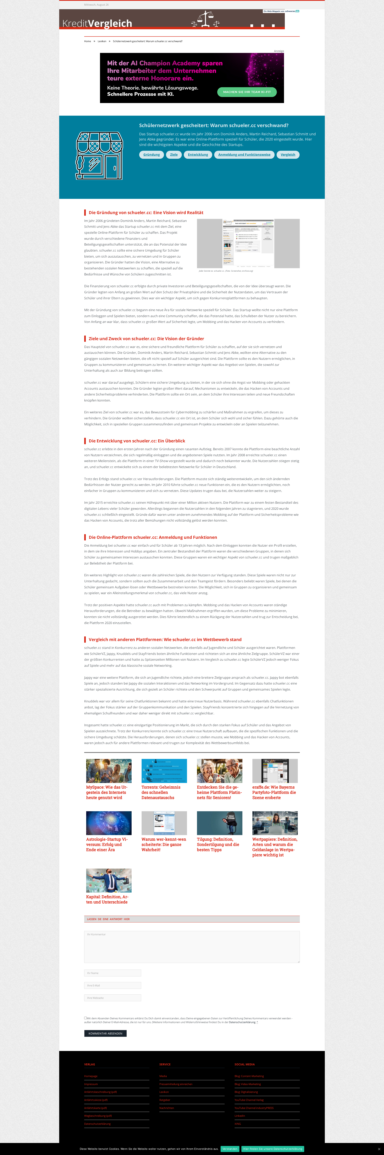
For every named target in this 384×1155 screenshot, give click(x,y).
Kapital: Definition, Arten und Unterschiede (107, 899)
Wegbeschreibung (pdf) (98, 1116)
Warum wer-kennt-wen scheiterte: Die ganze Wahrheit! (164, 844)
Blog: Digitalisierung (246, 1092)
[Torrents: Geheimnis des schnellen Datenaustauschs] (164, 771)
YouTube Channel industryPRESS (254, 1108)
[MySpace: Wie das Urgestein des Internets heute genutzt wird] (109, 771)
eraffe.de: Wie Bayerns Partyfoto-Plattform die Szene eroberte (274, 792)
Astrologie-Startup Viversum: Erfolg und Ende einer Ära (107, 844)
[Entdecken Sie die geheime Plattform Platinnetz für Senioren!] (219, 771)
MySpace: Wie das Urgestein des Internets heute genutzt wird (107, 792)
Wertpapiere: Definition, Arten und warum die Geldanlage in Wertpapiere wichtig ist (274, 846)
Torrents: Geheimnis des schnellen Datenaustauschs (161, 792)
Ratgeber (164, 1100)
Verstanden (230, 1148)
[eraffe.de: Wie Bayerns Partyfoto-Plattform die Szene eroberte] (275, 771)
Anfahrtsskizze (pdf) (96, 1100)
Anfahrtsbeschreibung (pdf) (100, 1092)
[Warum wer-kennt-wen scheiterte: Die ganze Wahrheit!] (164, 823)
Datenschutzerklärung (242, 1022)
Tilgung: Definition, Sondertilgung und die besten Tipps (218, 844)
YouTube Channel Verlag (249, 1100)
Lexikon (164, 1092)
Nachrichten (166, 1108)
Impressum (91, 1084)
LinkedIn (240, 1116)
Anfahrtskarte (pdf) (95, 1108)
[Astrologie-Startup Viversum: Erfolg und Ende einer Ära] (109, 823)
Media (163, 1076)
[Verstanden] (379, 1149)
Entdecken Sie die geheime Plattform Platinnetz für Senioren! (219, 792)
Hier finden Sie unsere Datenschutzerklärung (272, 1148)
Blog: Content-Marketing (249, 1076)
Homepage (90, 1076)
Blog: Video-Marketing (248, 1084)
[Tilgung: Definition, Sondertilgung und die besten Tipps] (219, 823)
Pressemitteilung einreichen (175, 1084)
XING (238, 1124)
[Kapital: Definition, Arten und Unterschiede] (109, 881)
